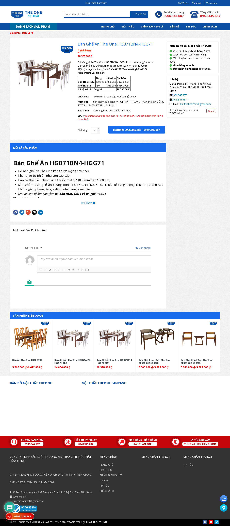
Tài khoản (197, 3)
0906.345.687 (179, 95)
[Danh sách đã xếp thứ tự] (59, 270)
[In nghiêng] (45, 270)
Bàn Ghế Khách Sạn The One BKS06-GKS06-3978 (154, 361)
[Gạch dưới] (49, 270)
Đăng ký (211, 111)
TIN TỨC (191, 26)
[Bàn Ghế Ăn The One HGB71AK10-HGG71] (73, 339)
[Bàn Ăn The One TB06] (30, 339)
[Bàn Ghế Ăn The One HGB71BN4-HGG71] (115, 339)
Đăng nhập (144, 247)
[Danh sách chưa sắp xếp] (64, 270)
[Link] (78, 270)
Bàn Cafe (27, 32)
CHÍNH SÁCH (210, 26)
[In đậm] (40, 270)
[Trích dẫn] (68, 270)
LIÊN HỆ (174, 26)
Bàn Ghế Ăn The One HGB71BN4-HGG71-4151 (114, 361)
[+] (87, 269)
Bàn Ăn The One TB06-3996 (27, 359)
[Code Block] (73, 270)
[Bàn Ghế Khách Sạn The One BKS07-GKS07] (199, 339)
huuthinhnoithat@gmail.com (195, 104)
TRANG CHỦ (108, 26)
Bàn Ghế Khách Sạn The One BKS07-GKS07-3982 (196, 361)
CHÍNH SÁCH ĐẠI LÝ (152, 26)
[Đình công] (54, 270)
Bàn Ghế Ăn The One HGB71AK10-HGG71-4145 (72, 361)
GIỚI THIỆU (127, 26)
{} (82, 269)
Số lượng (82, 130)
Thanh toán (212, 3)
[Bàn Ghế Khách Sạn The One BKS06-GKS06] (157, 339)
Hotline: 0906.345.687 (127, 130)
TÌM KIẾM (140, 14)
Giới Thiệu (183, 3)
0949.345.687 (151, 130)
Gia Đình (15, 32)
